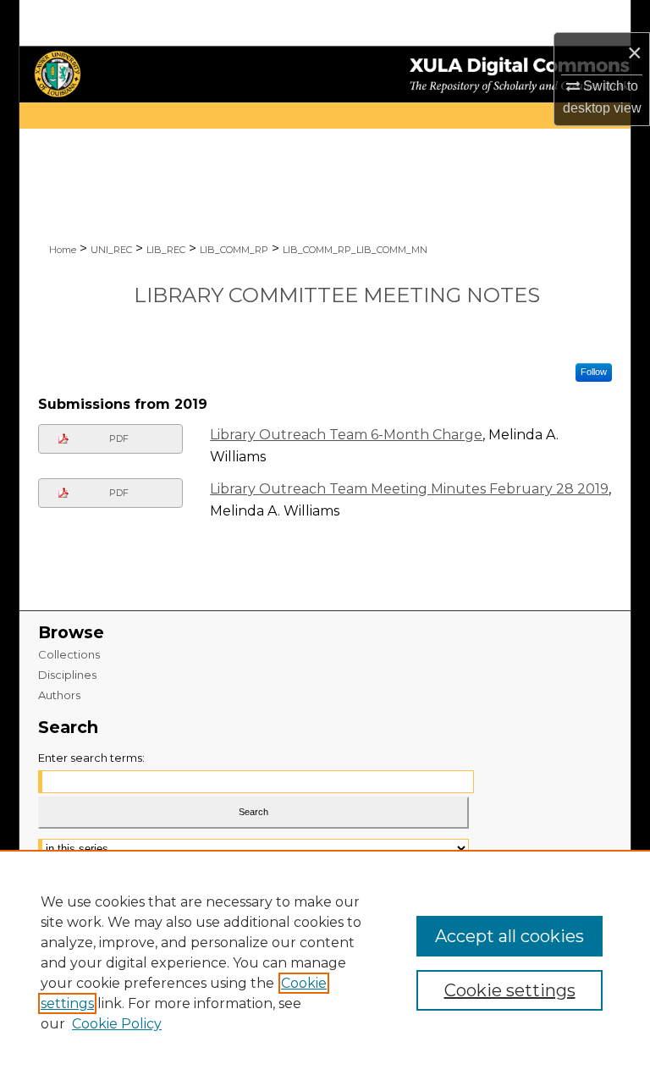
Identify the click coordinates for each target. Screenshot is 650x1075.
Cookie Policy (117, 1024)
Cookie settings (510, 990)
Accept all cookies (509, 936)
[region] (325, 962)
